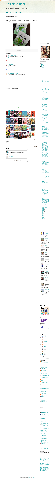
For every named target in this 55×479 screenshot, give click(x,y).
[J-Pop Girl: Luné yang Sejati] (12, 124)
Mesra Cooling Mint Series (45, 128)
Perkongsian (45, 466)
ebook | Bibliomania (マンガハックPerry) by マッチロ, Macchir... (45, 130)
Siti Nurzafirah (43, 443)
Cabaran (45, 456)
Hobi (41, 459)
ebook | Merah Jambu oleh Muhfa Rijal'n (45, 195)
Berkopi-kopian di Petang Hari (45, 201)
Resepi (48, 466)
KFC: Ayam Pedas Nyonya (45, 171)
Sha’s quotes (7, 142)
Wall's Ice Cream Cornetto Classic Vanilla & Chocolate (45, 190)
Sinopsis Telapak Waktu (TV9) (44, 404)
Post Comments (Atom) (11, 105)
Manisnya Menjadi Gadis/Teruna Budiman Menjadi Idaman (47, 246)
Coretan (41, 457)
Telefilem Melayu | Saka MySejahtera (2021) (44, 204)
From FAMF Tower (43, 435)
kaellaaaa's (42, 396)
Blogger (34, 477)
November (43, 208)
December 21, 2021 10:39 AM (13, 55)
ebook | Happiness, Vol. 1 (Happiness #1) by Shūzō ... (45, 97)
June (42, 213)
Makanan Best (46, 461)
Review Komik (44, 469)
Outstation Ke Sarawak (43, 393)
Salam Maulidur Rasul (43, 421)
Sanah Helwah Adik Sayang (44, 438)
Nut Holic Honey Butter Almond (45, 162)
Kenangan (43, 460)
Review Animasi (45, 467)
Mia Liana (42, 392)
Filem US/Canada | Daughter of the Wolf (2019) (45, 193)
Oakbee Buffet (47, 464)
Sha (43, 326)
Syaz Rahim (45, 336)
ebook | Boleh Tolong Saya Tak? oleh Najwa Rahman (45, 122)
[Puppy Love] (29, 131)
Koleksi (45, 460)
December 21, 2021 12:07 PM (12, 64)
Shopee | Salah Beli (44, 166)
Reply (8, 57)
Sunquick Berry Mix (44, 105)
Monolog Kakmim (43, 370)
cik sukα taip (42, 439)
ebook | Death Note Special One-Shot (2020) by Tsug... (45, 177)
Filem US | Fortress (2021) (45, 148)
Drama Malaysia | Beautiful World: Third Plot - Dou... (45, 182)
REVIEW (42, 64)
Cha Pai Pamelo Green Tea (46, 252)
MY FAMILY (42, 67)
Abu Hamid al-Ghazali (10, 156)
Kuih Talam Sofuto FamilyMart (44, 440)
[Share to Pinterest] (20, 50)
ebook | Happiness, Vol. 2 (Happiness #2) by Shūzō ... (45, 94)
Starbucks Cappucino (44, 145)
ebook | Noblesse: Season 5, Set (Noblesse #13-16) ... (45, 106)
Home (7, 12)
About (11, 12)
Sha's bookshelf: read (10, 110)
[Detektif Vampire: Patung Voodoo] (20, 138)
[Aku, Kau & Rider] (29, 137)
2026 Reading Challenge (45, 324)
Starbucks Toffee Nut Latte (45, 147)
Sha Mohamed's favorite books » (34, 139)
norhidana (9, 55)
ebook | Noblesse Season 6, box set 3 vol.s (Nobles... (45, 104)
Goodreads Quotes (35, 146)
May (42, 214)
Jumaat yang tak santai (43, 391)
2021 (41, 77)
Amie (44, 353)
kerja (44, 472)
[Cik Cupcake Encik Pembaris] (20, 130)
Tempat (41, 471)
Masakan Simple (47, 462)
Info (47, 459)
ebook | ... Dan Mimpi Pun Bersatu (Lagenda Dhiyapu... (45, 202)
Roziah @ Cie (45, 341)
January (43, 218)
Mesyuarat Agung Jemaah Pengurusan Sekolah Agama (45, 115)
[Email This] (17, 50)
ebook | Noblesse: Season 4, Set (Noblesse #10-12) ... (45, 112)
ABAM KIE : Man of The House (45, 388)
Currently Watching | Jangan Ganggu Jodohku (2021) (45, 192)
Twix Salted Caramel (47, 277)
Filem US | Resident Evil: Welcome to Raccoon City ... (45, 114)
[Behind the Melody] (8, 124)
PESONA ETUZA (43, 414)
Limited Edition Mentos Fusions (45, 118)
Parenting (48, 465)
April (42, 215)
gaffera (29, 477)
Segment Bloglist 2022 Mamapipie (44, 93)
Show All (48, 405)
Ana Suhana (42, 424)
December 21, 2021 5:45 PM (14, 73)
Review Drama (44, 468)
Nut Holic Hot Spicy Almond (45, 149)
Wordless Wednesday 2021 (45, 155)
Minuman (48, 463)
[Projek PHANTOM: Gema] (29, 124)
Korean (47, 460)
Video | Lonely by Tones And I (45, 199)
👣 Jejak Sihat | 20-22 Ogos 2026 (47, 289)
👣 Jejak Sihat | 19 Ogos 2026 (47, 258)
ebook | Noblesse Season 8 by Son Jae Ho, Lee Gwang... (45, 89)
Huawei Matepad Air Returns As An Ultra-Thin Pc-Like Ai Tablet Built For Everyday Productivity (45, 428)
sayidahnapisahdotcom (44, 394)
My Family (41, 464)
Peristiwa (43, 466)
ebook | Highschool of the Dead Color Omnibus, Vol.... (45, 132)
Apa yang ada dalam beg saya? (44, 423)
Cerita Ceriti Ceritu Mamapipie (45, 375)
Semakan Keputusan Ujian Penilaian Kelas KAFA (45, 99)
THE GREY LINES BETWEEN (44, 401)
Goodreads (41, 458)
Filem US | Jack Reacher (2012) (45, 200)
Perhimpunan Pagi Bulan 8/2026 (47, 271)
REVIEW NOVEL (43, 65)
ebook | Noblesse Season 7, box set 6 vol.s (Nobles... (45, 102)
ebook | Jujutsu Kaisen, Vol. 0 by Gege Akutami (45, 167)
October (43, 209)
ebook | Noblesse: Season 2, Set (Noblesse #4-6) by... (45, 142)
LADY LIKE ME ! (43, 381)
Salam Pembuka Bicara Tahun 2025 (45, 442)
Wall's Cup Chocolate (44, 143)
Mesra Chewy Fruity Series (45, 121)
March (42, 216)
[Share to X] (19, 50)
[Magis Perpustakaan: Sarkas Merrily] (8, 131)
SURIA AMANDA (43, 418)
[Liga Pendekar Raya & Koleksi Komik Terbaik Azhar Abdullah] (8, 137)
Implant (45, 459)
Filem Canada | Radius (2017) (45, 146)
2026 (41, 72)
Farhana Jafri (9, 73)
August (43, 211)
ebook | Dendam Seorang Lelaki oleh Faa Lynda (45, 175)
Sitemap (15, 12)
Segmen (48, 470)
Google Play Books (46, 458)
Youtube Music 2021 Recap (45, 144)
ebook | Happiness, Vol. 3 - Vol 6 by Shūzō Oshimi (45, 81)
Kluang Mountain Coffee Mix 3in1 (47, 283)
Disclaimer (21, 12)
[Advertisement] (22, 97)
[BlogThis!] (18, 50)
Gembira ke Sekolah (44, 170)
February (43, 217)
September (43, 210)
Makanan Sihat (42, 462)
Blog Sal (42, 379)
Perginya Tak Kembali (46, 238)
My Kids (45, 464)
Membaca (42, 463)
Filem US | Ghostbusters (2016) (45, 98)
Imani (43, 459)
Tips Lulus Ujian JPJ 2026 (44, 395)
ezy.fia (8, 64)
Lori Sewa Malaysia (43, 411)
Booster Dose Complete (44, 127)
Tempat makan (45, 471)
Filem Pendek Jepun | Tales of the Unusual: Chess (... (45, 154)
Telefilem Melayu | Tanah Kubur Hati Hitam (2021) (45, 181)
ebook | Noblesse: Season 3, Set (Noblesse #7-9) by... (45, 138)
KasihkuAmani (15, 4)
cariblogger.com (43, 408)
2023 (41, 75)
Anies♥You (42, 364)
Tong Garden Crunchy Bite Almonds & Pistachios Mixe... (45, 152)
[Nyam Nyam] (33, 135)
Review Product (45, 470)
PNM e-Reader (43, 465)
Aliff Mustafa (9, 151)
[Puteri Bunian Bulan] (8, 117)
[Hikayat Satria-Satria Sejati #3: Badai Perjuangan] (24, 138)
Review (41, 467)
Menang (45, 463)
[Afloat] (12, 131)
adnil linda (45, 351)
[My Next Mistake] (16, 138)
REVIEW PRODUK (43, 66)
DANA (42, 361)
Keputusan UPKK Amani (44, 88)
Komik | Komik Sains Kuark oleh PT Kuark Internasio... (45, 156)
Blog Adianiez (43, 441)
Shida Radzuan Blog (43, 384)
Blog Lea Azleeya (43, 427)
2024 (41, 74)
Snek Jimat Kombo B (44, 163)
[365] (16, 116)
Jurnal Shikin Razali (43, 430)
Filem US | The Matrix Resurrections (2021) (44, 110)
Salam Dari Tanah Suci (43, 446)
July (42, 212)
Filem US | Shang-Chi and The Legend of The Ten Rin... (45, 164)
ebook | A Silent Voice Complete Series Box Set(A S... (45, 117)
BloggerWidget (47, 358)
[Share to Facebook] (19, 50)
